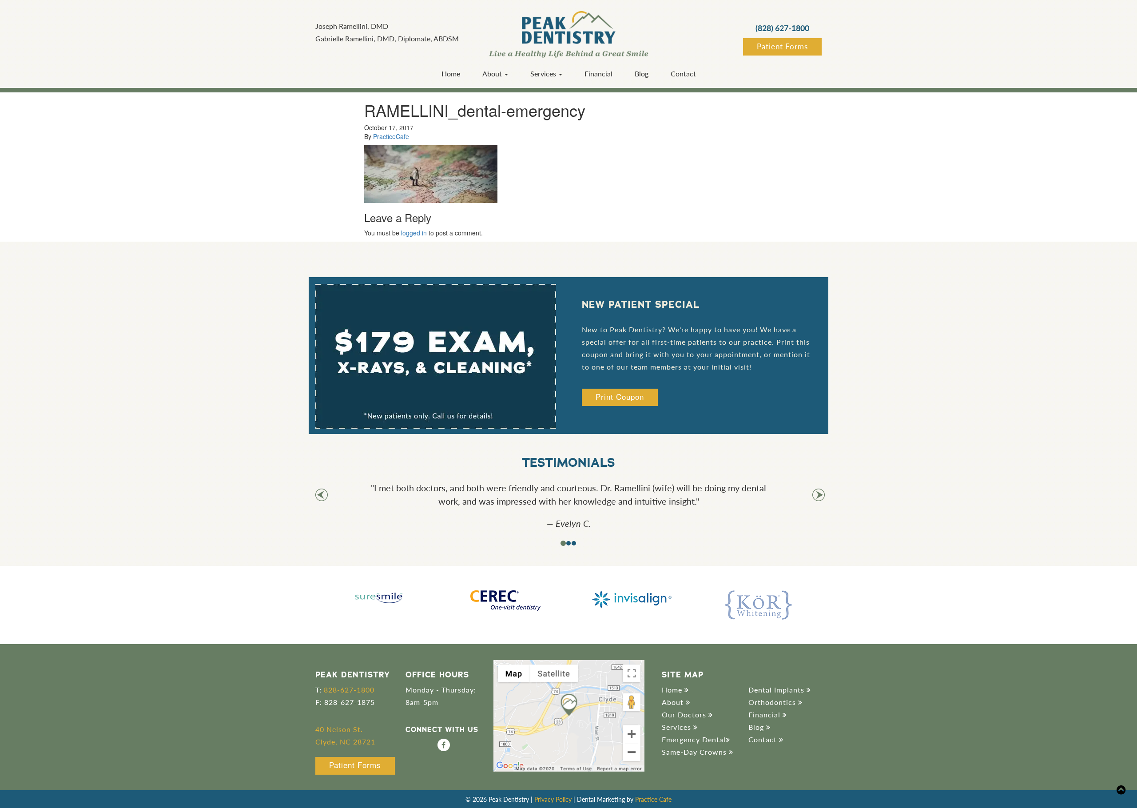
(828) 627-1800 (782, 27)
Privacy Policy (553, 799)
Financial (598, 73)
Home (450, 73)
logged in (414, 232)
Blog (641, 73)
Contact (683, 73)
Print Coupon (620, 396)
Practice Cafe (653, 799)
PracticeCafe (391, 136)
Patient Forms (782, 46)
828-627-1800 (349, 690)
